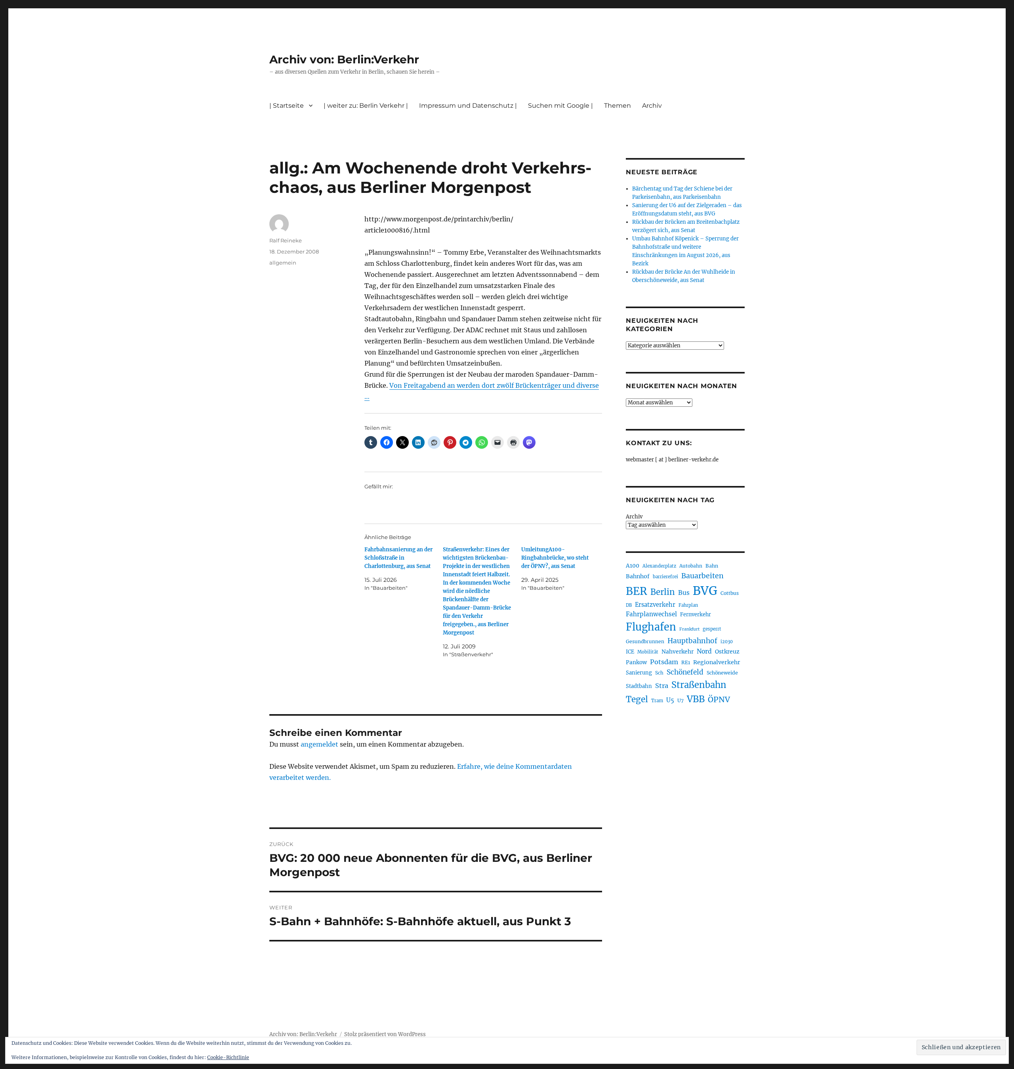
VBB (696, 699)
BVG (705, 590)
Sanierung (639, 672)
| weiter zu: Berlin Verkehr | (366, 105)
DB (629, 605)
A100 (632, 565)
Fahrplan (688, 605)
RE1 (685, 662)
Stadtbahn (639, 686)
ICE (630, 652)
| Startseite (286, 105)
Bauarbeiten (702, 576)
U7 (680, 700)
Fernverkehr (695, 614)
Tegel (637, 699)
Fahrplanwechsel (651, 614)
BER (636, 591)
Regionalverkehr (716, 662)
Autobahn (690, 566)
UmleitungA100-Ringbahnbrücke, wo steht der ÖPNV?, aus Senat (555, 558)
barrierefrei (665, 576)
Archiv (634, 516)
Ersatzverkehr (655, 604)
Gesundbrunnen (645, 641)
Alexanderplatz (659, 566)
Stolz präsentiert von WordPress (385, 1034)
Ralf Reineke (285, 240)
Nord (704, 651)
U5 (670, 700)
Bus (684, 592)
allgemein (282, 262)
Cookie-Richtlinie (228, 1057)
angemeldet (319, 744)
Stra (661, 686)
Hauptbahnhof (692, 640)
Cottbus (729, 593)
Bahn (711, 566)
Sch (659, 673)
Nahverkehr (677, 651)
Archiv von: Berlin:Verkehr (344, 59)
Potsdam (664, 662)
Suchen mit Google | (560, 105)
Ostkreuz (727, 651)
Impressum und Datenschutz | (468, 105)
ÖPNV (719, 699)
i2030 (726, 641)
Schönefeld (685, 672)
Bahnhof (638, 576)
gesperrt (712, 629)
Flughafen (651, 627)
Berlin (662, 592)
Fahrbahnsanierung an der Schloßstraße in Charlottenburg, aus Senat (398, 558)
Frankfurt (689, 629)
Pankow (636, 662)
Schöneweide (722, 673)
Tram (657, 700)
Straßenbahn (698, 684)
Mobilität (647, 652)
